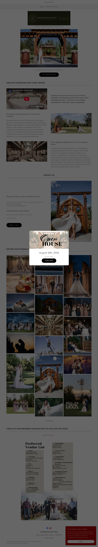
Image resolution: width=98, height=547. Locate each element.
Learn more (49, 260)
